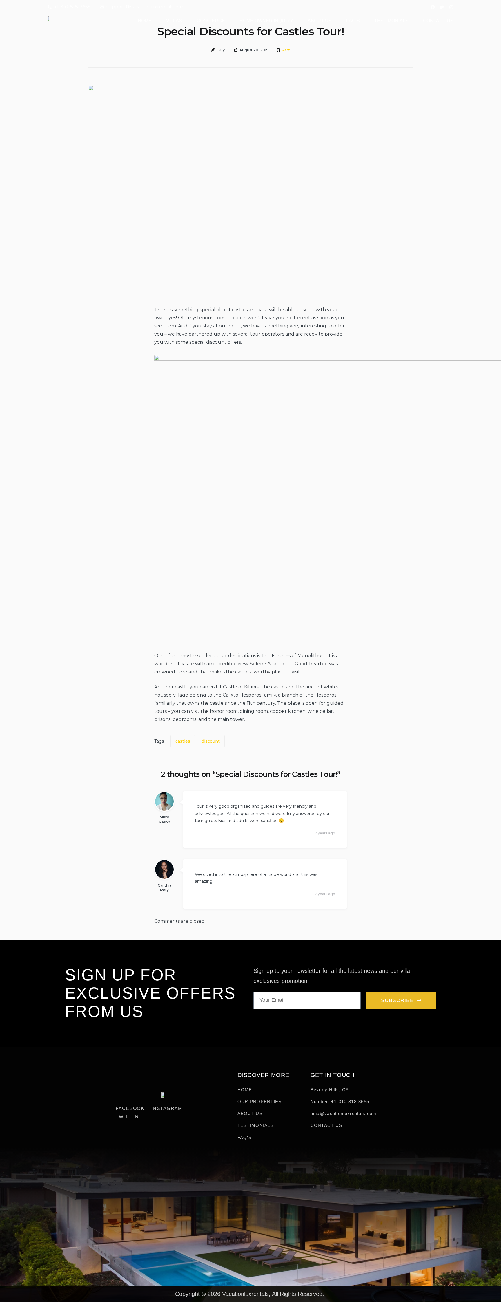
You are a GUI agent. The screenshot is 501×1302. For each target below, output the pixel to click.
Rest (286, 50)
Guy (221, 50)
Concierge (211, 20)
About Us (320, 20)
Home (145, 20)
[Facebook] (433, 7)
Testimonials (391, 20)
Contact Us (438, 20)
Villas (174, 20)
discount (211, 741)
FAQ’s (353, 20)
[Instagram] (451, 7)
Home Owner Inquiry (266, 20)
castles (182, 741)
